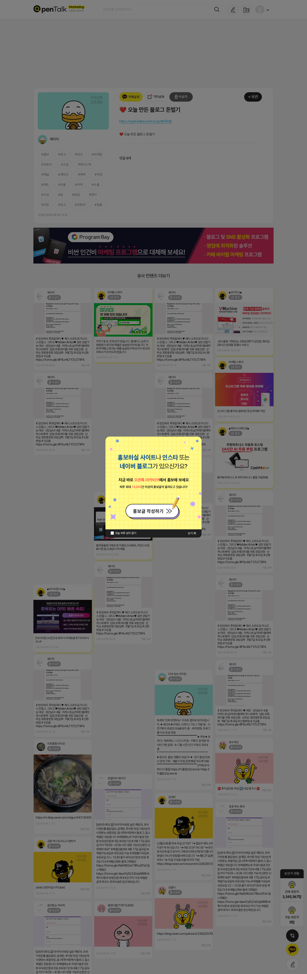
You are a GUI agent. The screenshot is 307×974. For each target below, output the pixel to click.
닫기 (190, 533)
